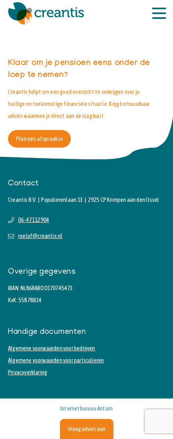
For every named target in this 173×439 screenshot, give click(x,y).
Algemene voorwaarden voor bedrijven (51, 348)
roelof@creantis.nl (40, 235)
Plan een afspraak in (39, 138)
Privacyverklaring (27, 372)
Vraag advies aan (86, 428)
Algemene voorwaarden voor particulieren (56, 360)
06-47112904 (33, 219)
